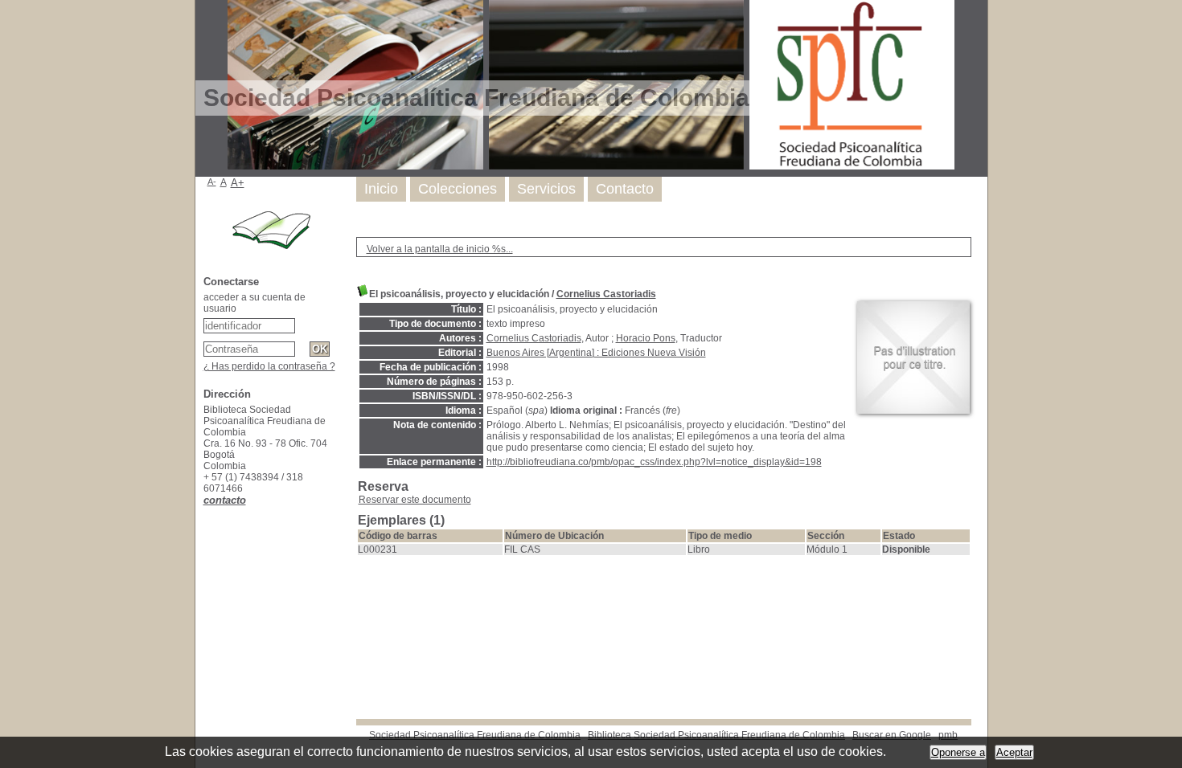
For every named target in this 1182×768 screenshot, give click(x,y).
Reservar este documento (415, 499)
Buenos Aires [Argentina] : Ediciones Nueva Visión (596, 352)
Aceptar (1014, 752)
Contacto (625, 189)
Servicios (546, 189)
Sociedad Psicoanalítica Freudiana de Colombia (475, 735)
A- (211, 181)
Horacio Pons (645, 338)
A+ (237, 183)
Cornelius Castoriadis (606, 294)
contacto (224, 500)
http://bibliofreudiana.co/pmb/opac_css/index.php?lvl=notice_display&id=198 (654, 462)
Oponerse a (958, 752)
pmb (948, 735)
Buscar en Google (891, 735)
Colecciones (457, 189)
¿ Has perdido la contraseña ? (269, 366)
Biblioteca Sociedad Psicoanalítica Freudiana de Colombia (716, 735)
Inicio (381, 189)
